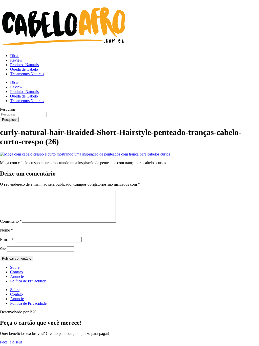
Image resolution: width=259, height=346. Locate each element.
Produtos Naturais (24, 65)
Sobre (14, 267)
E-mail (7, 239)
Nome (6, 230)
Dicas (14, 55)
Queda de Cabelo (24, 69)
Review (16, 60)
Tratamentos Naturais (27, 74)
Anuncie (17, 276)
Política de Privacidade (28, 281)
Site (3, 249)
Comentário (11, 221)
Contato (16, 272)
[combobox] (23, 114)
